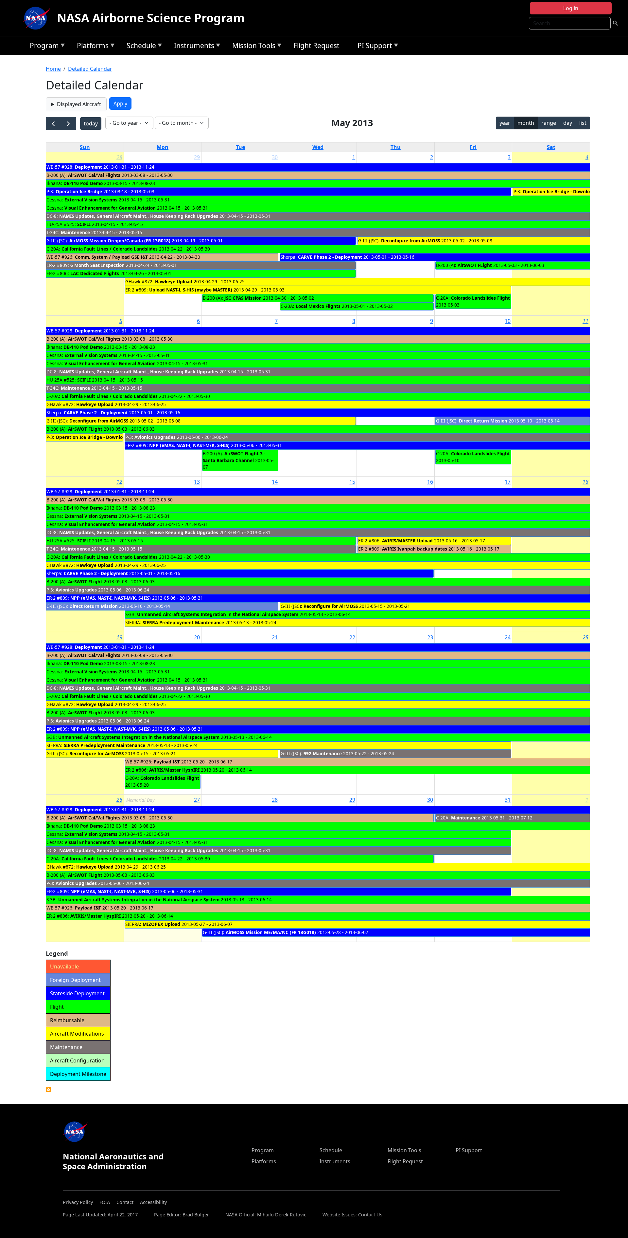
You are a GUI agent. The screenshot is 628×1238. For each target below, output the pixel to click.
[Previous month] (53, 123)
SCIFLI (84, 224)
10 (508, 321)
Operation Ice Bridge (79, 191)
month (525, 122)
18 (585, 481)
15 (352, 481)
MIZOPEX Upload (161, 924)
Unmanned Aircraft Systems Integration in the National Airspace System (217, 614)
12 (119, 481)
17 (508, 481)
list (582, 122)
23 (430, 637)
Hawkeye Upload (173, 281)
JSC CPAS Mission (243, 298)
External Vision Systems (90, 200)
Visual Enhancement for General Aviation (110, 208)
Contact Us (370, 1214)
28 (119, 157)
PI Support (373, 46)
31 (508, 799)
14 (275, 481)
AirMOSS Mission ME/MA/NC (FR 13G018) (271, 932)
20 (197, 637)
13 (197, 481)
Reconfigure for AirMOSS (331, 606)
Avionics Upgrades (155, 437)
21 (275, 637)
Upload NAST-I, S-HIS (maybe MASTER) (190, 290)
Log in (570, 8)
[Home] (38, 18)
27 (197, 799)
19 (119, 637)
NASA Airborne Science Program (151, 18)
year (504, 122)
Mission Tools (252, 46)
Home (53, 68)
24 (508, 637)
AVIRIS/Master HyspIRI (174, 770)
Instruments (192, 46)
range (548, 122)
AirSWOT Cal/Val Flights (94, 175)
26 (119, 799)
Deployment (88, 167)
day (567, 122)
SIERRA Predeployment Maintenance (183, 622)
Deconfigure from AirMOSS (410, 240)
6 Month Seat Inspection (97, 265)
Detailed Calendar (90, 68)
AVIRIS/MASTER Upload (407, 540)
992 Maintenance (323, 753)
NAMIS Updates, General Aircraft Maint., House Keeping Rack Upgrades (138, 216)
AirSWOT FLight (475, 265)
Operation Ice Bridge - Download (559, 191)
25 (585, 637)
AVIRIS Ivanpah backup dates (414, 549)
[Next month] (68, 123)
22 (352, 637)
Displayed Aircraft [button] (79, 104)
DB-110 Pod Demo (83, 183)
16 (430, 481)
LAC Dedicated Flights (94, 273)
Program (42, 46)
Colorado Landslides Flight (480, 298)
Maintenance (465, 818)
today (91, 123)
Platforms (91, 46)
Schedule (139, 46)
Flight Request (316, 45)
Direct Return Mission (483, 421)
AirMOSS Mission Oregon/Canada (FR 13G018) (119, 240)
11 (585, 321)
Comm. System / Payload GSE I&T (111, 257)
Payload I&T (167, 762)
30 (275, 157)
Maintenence (75, 232)
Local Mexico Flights (318, 306)
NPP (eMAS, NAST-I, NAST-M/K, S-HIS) (189, 445)
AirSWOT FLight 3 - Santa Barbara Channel (234, 456)
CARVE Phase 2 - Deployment (330, 257)
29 (197, 157)
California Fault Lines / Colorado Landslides (109, 249)
